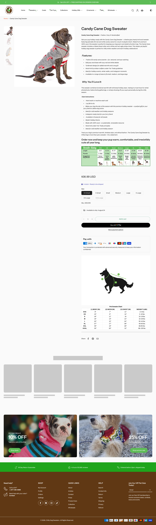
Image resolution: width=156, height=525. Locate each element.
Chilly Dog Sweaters (52, 520)
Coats (44, 10)
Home (23, 10)
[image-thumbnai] (8, 31)
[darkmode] (149, 10)
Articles (70, 491)
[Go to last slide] (6, 2)
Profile (40, 491)
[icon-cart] (142, 10)
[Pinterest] (46, 503)
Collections (64, 10)
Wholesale (111, 10)
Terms (100, 498)
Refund (100, 508)
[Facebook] (40, 503)
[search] (132, 10)
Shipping (101, 501)
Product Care (72, 501)
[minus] (84, 219)
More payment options (115, 229)
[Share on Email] (97, 338)
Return (100, 494)
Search (100, 488)
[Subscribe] (149, 490)
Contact (70, 494)
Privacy (100, 504)
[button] (122, 219)
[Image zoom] (44, 56)
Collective (71, 504)
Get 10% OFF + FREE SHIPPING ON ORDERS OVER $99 (79, 2)
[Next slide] (150, 2)
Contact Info (102, 491)
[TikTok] (57, 503)
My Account (42, 488)
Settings (41, 498)
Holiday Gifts (76, 10)
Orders (40, 494)
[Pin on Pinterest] (93, 338)
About (70, 488)
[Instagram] (51, 503)
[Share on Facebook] (88, 338)
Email (131, 490)
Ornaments (90, 10)
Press (70, 498)
